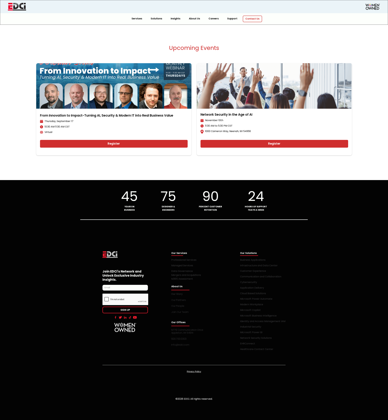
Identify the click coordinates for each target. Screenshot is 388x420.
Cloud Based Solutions (253, 293)
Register (114, 144)
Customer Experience (253, 271)
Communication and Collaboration (260, 276)
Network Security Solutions (256, 338)
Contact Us (252, 18)
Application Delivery (252, 287)
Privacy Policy (194, 371)
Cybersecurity (248, 282)
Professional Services (183, 260)
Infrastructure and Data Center (259, 265)
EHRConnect (247, 343)
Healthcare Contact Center (256, 349)
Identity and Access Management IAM (262, 321)
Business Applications (253, 260)
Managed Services (182, 265)
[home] (30, 7)
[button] (138, 19)
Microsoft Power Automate (256, 299)
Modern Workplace (251, 304)
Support (232, 18)
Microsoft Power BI (251, 332)
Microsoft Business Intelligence (258, 315)
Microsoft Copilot (250, 310)
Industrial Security (250, 326)
